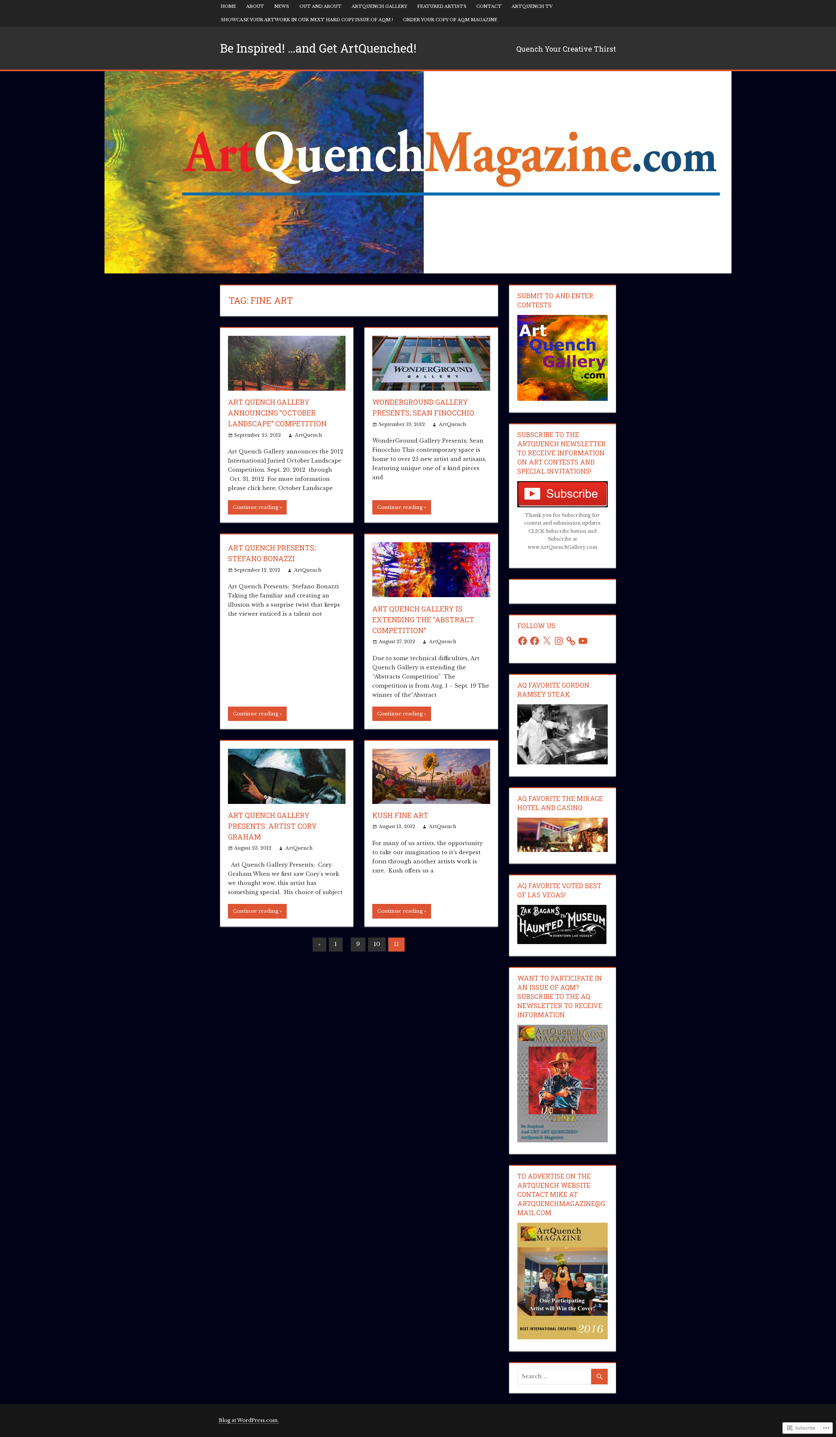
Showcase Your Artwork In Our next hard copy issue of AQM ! (307, 20)
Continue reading (255, 507)
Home (228, 6)
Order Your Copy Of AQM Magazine (450, 20)
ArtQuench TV (532, 6)
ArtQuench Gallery (379, 6)
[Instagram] (559, 641)
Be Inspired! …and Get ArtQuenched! (318, 48)
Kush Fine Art (400, 815)
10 (377, 944)
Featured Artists (441, 6)
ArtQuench (308, 435)
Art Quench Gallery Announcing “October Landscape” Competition (277, 412)
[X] (546, 641)
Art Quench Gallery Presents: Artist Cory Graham (272, 825)
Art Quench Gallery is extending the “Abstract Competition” (423, 619)
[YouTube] (583, 641)
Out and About (320, 6)
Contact (489, 6)
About (255, 6)
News (281, 6)
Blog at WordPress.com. (249, 1420)
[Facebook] (522, 641)
